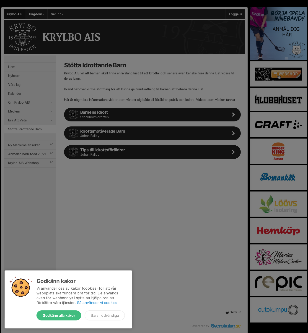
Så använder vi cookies (97, 302)
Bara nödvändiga (105, 315)
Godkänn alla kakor (59, 315)
